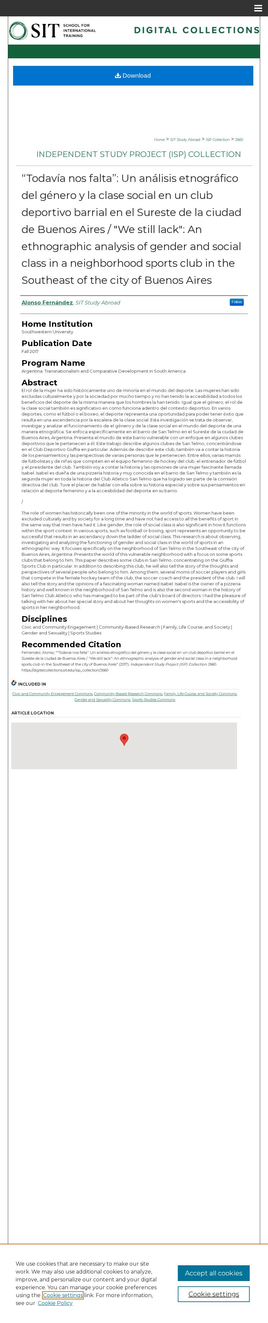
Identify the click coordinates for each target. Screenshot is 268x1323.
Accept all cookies (214, 1273)
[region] (134, 1283)
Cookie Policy (55, 1303)
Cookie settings (63, 1295)
